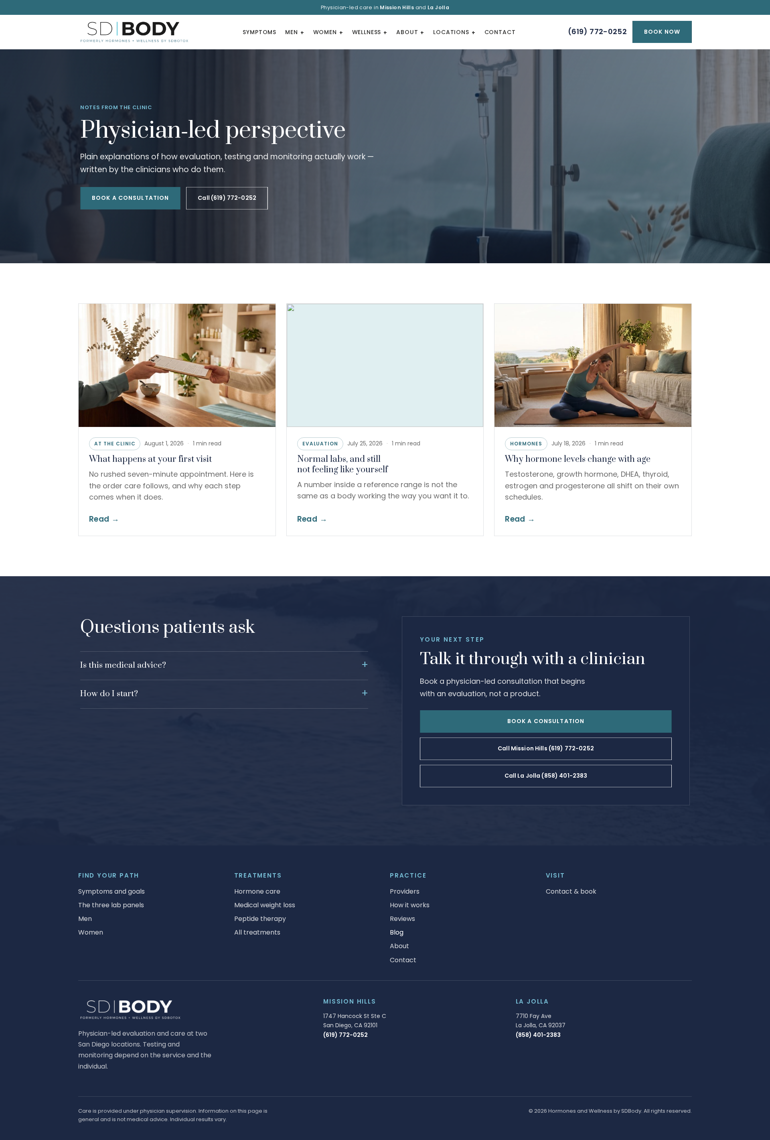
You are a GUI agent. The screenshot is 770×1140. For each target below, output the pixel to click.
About (407, 32)
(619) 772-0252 (597, 31)
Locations (451, 32)
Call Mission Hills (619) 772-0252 (546, 748)
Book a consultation (130, 198)
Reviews (402, 918)
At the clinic (114, 443)
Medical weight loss (264, 905)
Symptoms (259, 32)
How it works (410, 905)
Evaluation (320, 443)
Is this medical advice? (123, 665)
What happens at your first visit (150, 459)
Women (325, 32)
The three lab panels (111, 905)
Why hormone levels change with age (577, 459)
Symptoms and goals (111, 891)
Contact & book (571, 891)
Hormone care (257, 891)
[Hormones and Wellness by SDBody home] (134, 32)
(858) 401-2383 (538, 1035)
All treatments (257, 932)
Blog (396, 932)
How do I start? (109, 694)
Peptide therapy (260, 918)
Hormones (526, 443)
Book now (662, 32)
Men (291, 32)
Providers (404, 891)
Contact (500, 32)
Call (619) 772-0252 (227, 198)
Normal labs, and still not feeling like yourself (342, 464)
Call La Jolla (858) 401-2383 (546, 776)
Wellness (366, 32)
